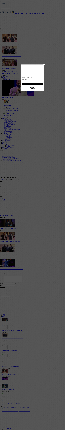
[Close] (44, 64)
